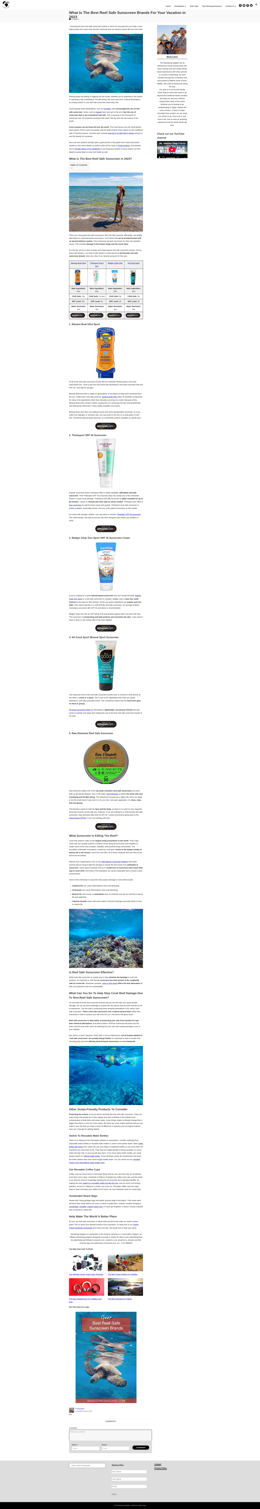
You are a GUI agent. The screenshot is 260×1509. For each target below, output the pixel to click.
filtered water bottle (92, 1156)
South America (124, 146)
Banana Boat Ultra (78, 263)
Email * (105, 1445)
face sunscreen (75, 505)
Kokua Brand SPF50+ (78, 818)
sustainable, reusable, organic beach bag (85, 1207)
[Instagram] (244, 5)
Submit (114, 1494)
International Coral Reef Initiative (114, 862)
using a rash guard (109, 983)
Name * (75, 1445)
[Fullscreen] (185, 159)
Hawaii (98, 112)
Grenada (107, 109)
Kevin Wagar (80, 1408)
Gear (70, 1414)
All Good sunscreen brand (79, 710)
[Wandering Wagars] (33, 5)
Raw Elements (112, 794)
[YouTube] (251, 5)
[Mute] (182, 159)
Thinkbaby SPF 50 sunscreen (129, 514)
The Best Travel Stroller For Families (123, 1274)
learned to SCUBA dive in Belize (121, 133)
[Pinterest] (248, 5)
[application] (172, 149)
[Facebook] (241, 5)
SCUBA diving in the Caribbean (87, 149)
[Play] (160, 157)
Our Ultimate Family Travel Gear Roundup (86, 1274)
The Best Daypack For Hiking (120, 1299)
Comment (73, 1428)
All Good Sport (134, 263)
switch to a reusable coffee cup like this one (100, 1183)
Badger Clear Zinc (115, 263)
